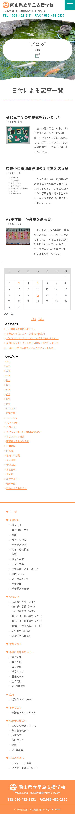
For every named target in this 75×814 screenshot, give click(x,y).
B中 (8, 380)
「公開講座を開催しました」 (21, 329)
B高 (8, 389)
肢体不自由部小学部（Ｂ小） (27, 616)
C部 (8, 394)
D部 (8, 399)
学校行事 (10, 469)
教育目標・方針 (20, 530)
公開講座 (10, 446)
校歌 (14, 554)
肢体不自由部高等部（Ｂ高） (27, 626)
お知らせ (10, 427)
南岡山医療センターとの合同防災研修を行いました (32, 343)
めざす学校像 (19, 540)
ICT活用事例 (18, 686)
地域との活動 (13, 455)
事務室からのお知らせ (17, 441)
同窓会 (9, 450)
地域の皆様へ (16, 758)
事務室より (15, 707)
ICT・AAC (11, 408)
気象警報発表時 (20, 730)
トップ (13, 512)
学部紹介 (14, 596)
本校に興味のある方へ (21, 652)
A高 (8, 375)
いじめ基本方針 (20, 578)
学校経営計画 (19, 544)
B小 (8, 385)
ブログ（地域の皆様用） (25, 768)
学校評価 (16, 583)
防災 (14, 745)
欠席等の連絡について (24, 725)
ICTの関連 (17, 750)
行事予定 (16, 735)
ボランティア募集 (15, 436)
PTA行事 (10, 413)
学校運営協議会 (20, 588)
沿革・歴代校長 (20, 549)
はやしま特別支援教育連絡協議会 (23, 431)
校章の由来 (18, 559)
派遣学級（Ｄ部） (21, 635)
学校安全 (10, 464)
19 (38, 295)
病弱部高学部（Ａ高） (24, 611)
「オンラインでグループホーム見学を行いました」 (32, 338)
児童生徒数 (18, 564)
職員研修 (10, 483)
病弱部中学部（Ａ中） (24, 606)
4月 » (41, 319)
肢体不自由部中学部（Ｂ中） (27, 621)
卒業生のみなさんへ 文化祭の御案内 (25, 333)
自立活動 (16, 681)
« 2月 (33, 319)
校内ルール (18, 574)
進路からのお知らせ (16, 488)
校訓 (14, 535)
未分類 (9, 474)
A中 (8, 361)
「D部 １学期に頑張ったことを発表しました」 (30, 347)
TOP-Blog (11, 417)
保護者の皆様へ (17, 720)
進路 (11, 694)
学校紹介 (14, 520)
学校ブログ (15, 644)
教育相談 (16, 662)
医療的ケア (18, 676)
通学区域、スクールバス (25, 569)
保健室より (18, 740)
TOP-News (11, 422)
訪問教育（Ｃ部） (21, 631)
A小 (8, 366)
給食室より (12, 478)
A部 (8, 370)
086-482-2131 (21, 15)
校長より (16, 525)
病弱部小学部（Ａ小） (24, 601)
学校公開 (10, 460)
